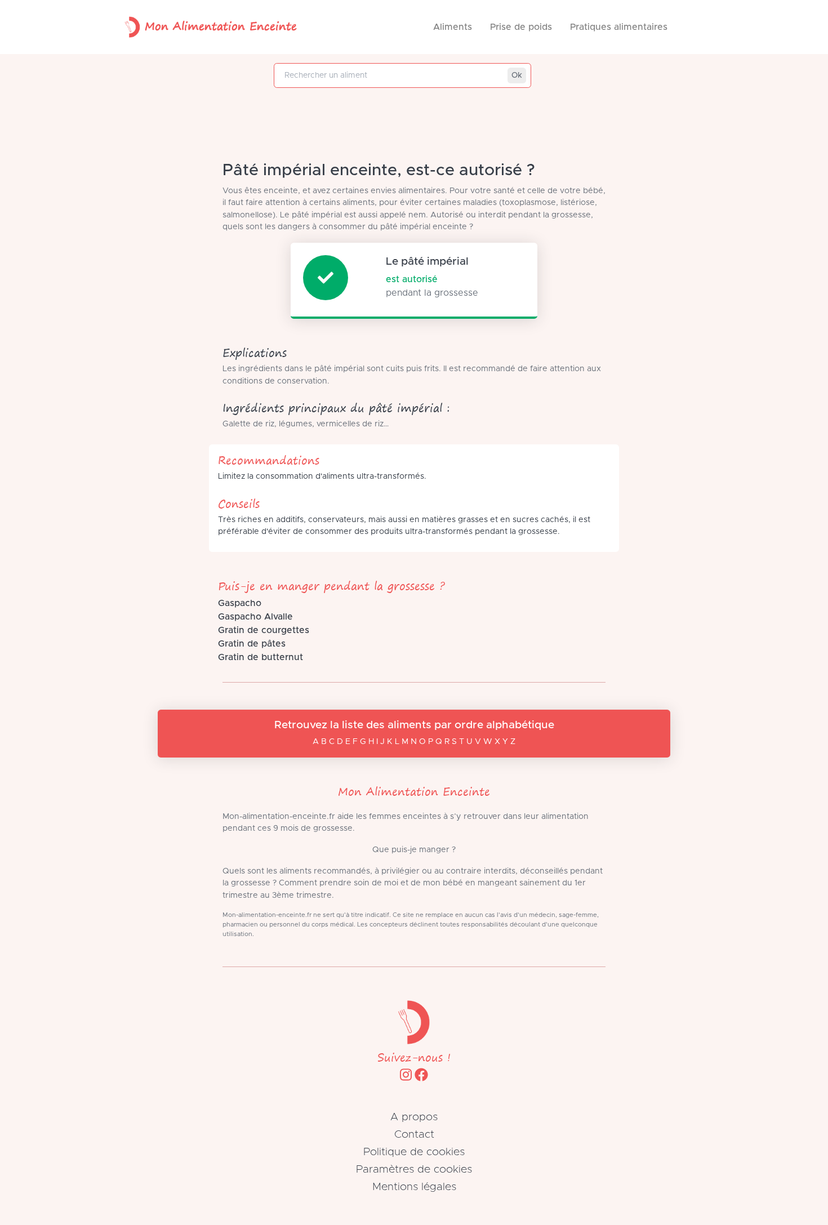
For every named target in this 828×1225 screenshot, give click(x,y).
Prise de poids (521, 27)
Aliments (452, 27)
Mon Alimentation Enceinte (221, 25)
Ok (516, 75)
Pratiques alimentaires (618, 27)
